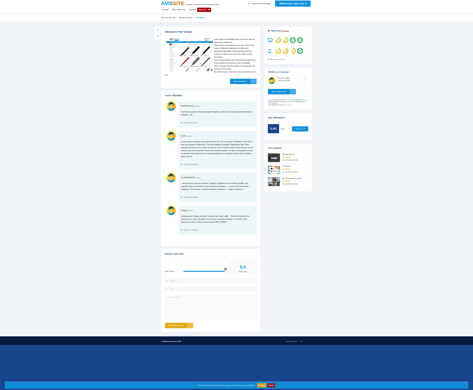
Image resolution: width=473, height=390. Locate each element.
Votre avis (298, 129)
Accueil (165, 9)
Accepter (261, 385)
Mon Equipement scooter (292, 178)
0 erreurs (285, 31)
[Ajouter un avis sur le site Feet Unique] (157, 36)
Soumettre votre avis (176, 325)
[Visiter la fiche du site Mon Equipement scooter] (274, 181)
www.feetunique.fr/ (240, 81)
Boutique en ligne (186, 18)
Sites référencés (178, 9)
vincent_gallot (284, 78)
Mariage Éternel (288, 154)
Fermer (271, 385)
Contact (192, 9)
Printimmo (286, 166)
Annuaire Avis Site (168, 18)
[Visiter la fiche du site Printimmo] (274, 169)
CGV (301, 341)
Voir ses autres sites (279, 92)
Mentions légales (292, 341)
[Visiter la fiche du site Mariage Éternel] (274, 157)
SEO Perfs (202, 10)
